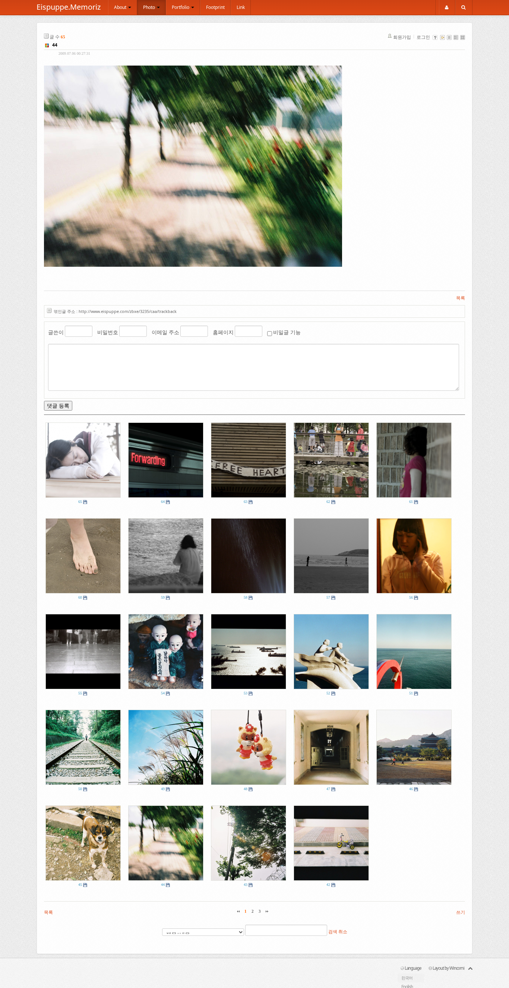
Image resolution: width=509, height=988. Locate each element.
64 (163, 502)
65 (80, 502)
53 (245, 693)
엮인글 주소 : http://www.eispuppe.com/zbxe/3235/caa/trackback (115, 311)
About (120, 7)
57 (328, 597)
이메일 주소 (165, 332)
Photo (149, 7)
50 (80, 789)
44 (54, 45)
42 (328, 885)
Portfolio (181, 7)
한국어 (406, 978)
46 (411, 789)
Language (412, 968)
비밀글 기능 (287, 332)
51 (411, 693)
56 (411, 597)
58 (245, 597)
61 (411, 502)
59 (163, 597)
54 (163, 693)
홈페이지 (223, 332)
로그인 (423, 37)
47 (328, 789)
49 (163, 789)
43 (245, 885)
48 (245, 789)
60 (80, 597)
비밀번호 (107, 332)
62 (328, 502)
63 (245, 502)
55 (80, 693)
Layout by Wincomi (448, 968)
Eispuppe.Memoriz (69, 7)
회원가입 (402, 37)
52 (328, 693)
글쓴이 (56, 332)
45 (80, 885)
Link (241, 7)
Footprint (215, 7)
